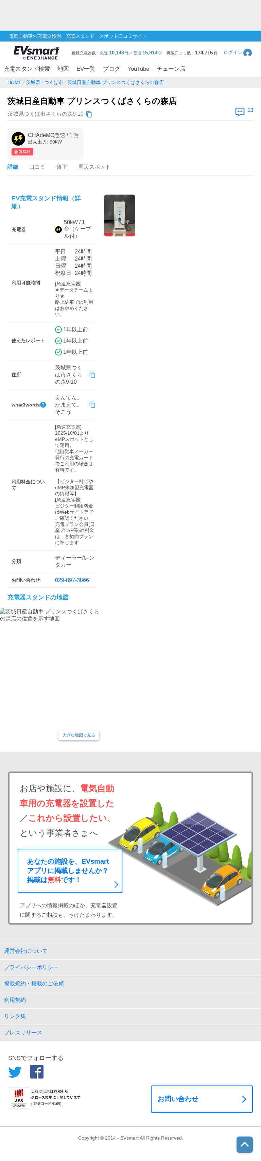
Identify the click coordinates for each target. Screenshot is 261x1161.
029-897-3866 (72, 580)
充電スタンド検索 (27, 69)
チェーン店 (171, 69)
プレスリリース (23, 1032)
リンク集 (15, 1016)
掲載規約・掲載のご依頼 (34, 983)
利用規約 (15, 1000)
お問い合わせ (178, 1098)
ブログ (111, 69)
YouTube (138, 69)
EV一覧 (85, 69)
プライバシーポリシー (31, 967)
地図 (63, 69)
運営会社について (26, 951)
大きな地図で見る (79, 735)
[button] (238, 52)
